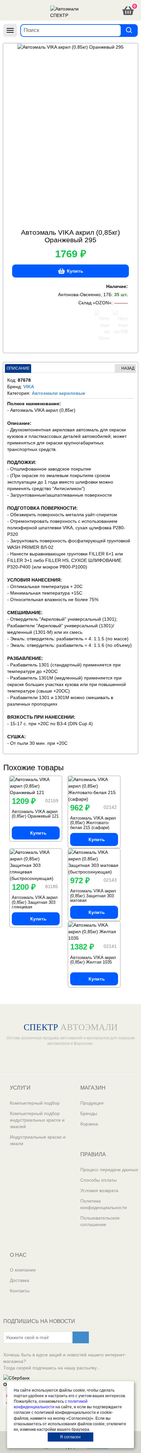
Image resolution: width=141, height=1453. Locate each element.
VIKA (28, 386)
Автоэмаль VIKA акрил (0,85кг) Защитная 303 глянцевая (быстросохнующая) (35, 904)
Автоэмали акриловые (58, 393)
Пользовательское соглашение (100, 1221)
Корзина (89, 1123)
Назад (127, 368)
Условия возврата (99, 1190)
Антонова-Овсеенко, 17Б (84, 294)
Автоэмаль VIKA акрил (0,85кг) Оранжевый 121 (35, 814)
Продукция (92, 1103)
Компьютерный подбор (35, 1103)
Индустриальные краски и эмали (38, 1140)
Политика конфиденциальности (103, 1204)
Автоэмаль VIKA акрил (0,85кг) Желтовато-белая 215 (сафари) (93, 823)
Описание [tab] (18, 368)
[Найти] (129, 30)
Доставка (19, 1280)
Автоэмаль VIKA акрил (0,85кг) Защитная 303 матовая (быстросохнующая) (93, 897)
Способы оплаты (98, 1180)
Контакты (20, 1290)
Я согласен (70, 1437)
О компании (23, 1269)
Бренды (88, 1113)
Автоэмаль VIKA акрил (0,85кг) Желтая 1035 (93, 960)
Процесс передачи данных (109, 1169)
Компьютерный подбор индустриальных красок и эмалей (37, 1120)
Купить (75, 271)
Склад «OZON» (94, 302)
